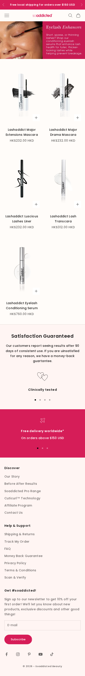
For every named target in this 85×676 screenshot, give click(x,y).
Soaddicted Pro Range (22, 491)
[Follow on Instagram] (18, 654)
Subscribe (18, 639)
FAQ (7, 549)
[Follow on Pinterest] (29, 654)
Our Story (12, 476)
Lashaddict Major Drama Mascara (63, 132)
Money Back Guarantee (23, 556)
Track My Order (16, 541)
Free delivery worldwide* (42, 431)
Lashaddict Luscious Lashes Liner (21, 218)
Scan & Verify (15, 577)
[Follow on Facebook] (6, 654)
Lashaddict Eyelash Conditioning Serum (22, 305)
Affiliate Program (18, 505)
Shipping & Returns (19, 534)
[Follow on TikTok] (52, 654)
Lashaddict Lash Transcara (63, 218)
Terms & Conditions (20, 570)
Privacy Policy (15, 563)
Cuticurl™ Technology (22, 498)
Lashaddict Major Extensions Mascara (22, 132)
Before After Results (20, 483)
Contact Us (13, 512)
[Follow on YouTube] (40, 654)
